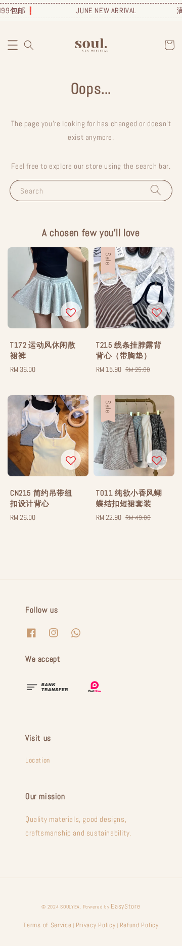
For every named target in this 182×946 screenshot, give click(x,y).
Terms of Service (47, 925)
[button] (13, 45)
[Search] (156, 190)
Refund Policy (139, 925)
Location (37, 760)
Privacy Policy (96, 925)
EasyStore (125, 906)
